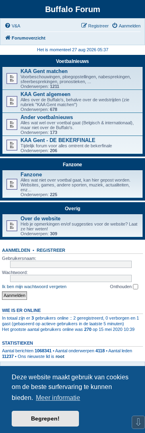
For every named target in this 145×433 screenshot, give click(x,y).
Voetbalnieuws (72, 61)
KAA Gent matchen (44, 71)
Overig (72, 208)
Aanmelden (16, 250)
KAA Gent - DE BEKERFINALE (58, 140)
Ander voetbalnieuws (47, 117)
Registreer (51, 250)
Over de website (40, 218)
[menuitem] (12, 26)
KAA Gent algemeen (45, 94)
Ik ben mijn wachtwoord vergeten (34, 286)
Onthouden (121, 286)
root (60, 356)
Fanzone (72, 164)
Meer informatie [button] (58, 397)
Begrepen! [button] (45, 418)
